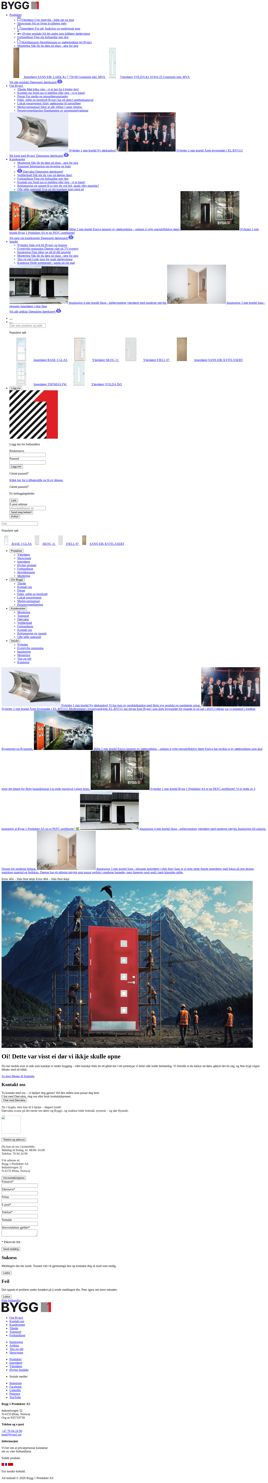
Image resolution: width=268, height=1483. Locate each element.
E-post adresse (18, 504)
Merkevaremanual (28, 601)
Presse (21, 590)
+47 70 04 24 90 (12, 1431)
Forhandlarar (25, 568)
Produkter (15, 1359)
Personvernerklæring (30, 604)
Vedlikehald (24, 622)
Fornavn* (8, 1181)
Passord (14, 458)
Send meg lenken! (21, 512)
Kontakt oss (24, 587)
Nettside (7, 1220)
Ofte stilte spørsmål (29, 637)
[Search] (11, 322)
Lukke (6, 1273)
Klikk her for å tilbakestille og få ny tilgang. (36, 480)
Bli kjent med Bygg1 (22, 155)
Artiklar (14, 1345)
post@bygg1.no (11, 1434)
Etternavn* (8, 1189)
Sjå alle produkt (19, 82)
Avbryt (14, 516)
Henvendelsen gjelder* (16, 1227)
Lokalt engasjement (29, 597)
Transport (23, 615)
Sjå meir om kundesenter (25, 238)
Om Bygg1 (16, 1317)
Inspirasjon (24, 651)
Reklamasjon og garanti (31, 633)
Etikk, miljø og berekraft (32, 594)
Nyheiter (22, 644)
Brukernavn (16, 451)
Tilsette (21, 583)
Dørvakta (23, 619)
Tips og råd (24, 658)
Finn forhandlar (11, 1300)
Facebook (15, 1386)
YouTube (15, 1397)
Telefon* (7, 1212)
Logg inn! (16, 466)
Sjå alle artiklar (19, 311)
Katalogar (23, 662)
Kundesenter (17, 1324)
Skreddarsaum (26, 572)
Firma (5, 1197)
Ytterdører (23, 554)
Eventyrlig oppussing (30, 648)
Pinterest (14, 1393)
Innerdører (23, 561)
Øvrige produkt (26, 565)
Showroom (24, 558)
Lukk (13, 500)
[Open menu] (11, 319)
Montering (23, 575)
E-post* (6, 1204)
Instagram (15, 1383)
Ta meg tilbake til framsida (18, 1076)
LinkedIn (15, 1390)
